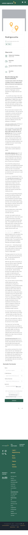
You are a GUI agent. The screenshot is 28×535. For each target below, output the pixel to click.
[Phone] (5, 454)
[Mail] (3, 454)
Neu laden (19, 386)
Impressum (22, 525)
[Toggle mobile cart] (22, 2)
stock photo (13, 167)
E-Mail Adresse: (8, 373)
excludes (14, 201)
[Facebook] (3, 451)
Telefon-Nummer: (8, 378)
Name (6, 367)
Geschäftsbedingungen (13, 394)
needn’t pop (10, 95)
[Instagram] (5, 451)
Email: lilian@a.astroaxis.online (13, 41)
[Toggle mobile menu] (25, 2)
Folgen (9, 44)
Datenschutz (12, 527)
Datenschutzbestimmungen (11, 396)
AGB (18, 527)
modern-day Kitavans (10, 111)
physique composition (15, 128)
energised (15, 97)
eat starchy (20, 111)
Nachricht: (7, 384)
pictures (7, 90)
